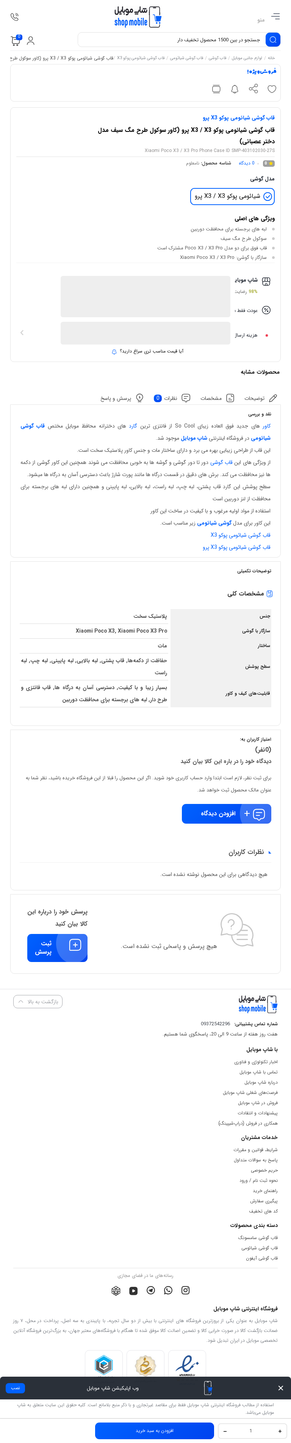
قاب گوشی (217, 58)
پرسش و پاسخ (115, 398)
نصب (15, 1388)
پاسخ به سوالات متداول (256, 1160)
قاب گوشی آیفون (262, 1258)
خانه (271, 58)
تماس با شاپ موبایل (258, 1072)
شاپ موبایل (194, 438)
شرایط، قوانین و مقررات (255, 1149)
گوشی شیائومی (214, 523)
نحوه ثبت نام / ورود (258, 1180)
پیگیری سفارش (264, 1201)
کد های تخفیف (263, 1211)
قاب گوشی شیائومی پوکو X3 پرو (239, 118)
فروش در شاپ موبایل (258, 1102)
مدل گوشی (262, 179)
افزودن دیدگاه (218, 813)
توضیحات (254, 398)
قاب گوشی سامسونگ (258, 1237)
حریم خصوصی (264, 1170)
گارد (133, 426)
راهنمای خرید (265, 1190)
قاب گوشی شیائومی (186, 58)
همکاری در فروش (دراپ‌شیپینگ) (248, 1123)
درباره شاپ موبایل (261, 1082)
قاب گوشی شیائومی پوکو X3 (140, 58)
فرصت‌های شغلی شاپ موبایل (250, 1092)
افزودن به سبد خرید (155, 1430)
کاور (267, 426)
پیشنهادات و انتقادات (258, 1113)
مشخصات (211, 398)
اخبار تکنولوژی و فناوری (256, 1061)
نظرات (167, 398)
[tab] (261, 398)
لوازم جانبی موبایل (247, 58)
